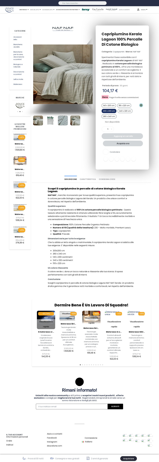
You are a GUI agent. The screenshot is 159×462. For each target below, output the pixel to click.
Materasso (18, 84)
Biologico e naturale (18, 65)
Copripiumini (118, 51)
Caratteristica (88, 179)
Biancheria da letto (18, 45)
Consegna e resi (107, 179)
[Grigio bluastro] (141, 105)
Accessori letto (18, 38)
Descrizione (70, 179)
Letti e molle (18, 79)
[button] (17, 111)
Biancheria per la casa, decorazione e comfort (19, 56)
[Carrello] (155, 10)
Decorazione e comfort (19, 73)
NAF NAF (136, 51)
